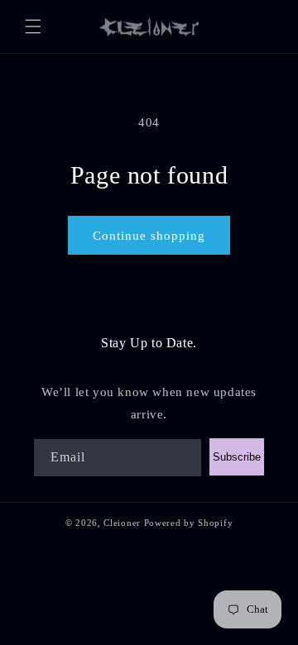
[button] (33, 26)
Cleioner (122, 523)
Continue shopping (149, 235)
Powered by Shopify (188, 523)
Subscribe (237, 457)
